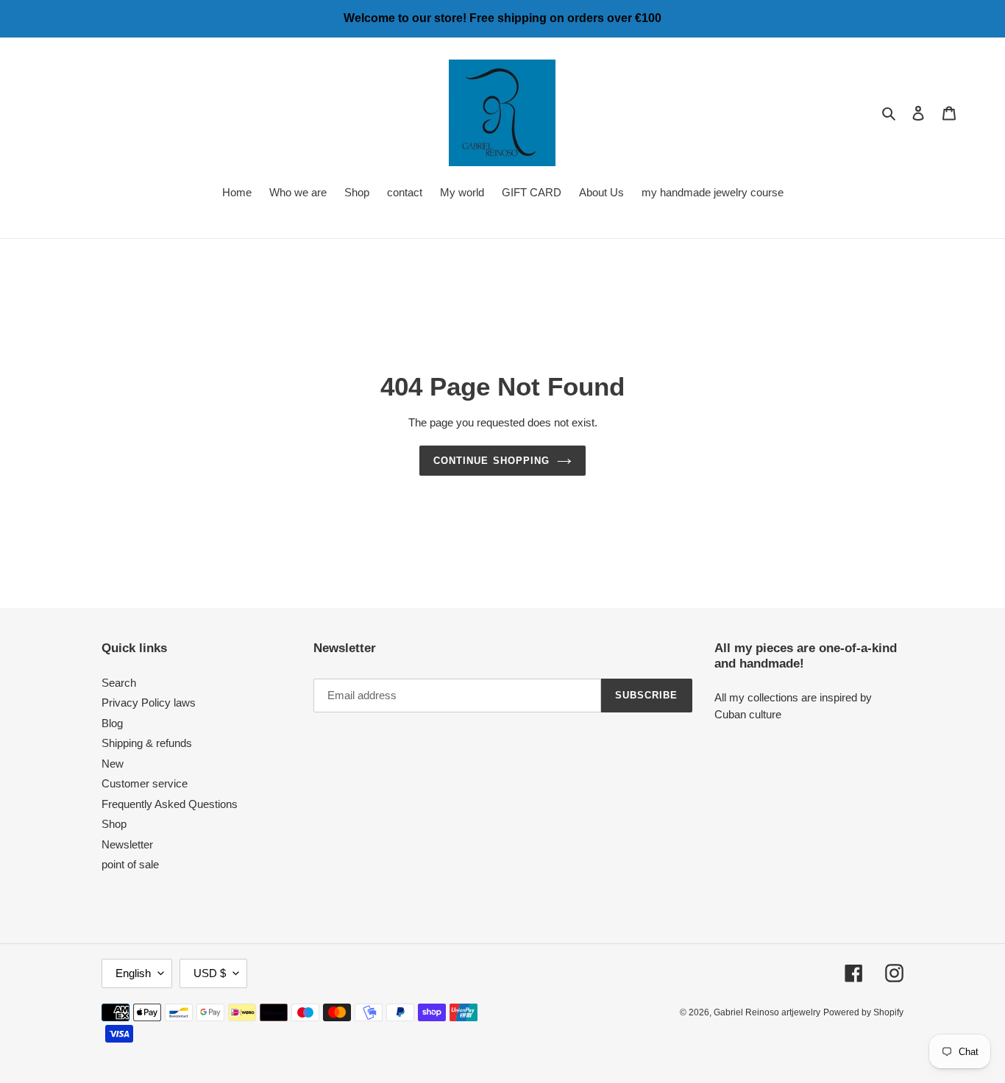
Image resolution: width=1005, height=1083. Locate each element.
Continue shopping (491, 460)
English (133, 973)
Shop (114, 824)
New (113, 763)
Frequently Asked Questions (170, 804)
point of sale (130, 864)
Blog (112, 723)
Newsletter (127, 844)
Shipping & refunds (147, 743)
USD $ (209, 973)
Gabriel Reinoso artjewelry (767, 1012)
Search (119, 682)
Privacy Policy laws (149, 702)
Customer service (145, 783)
